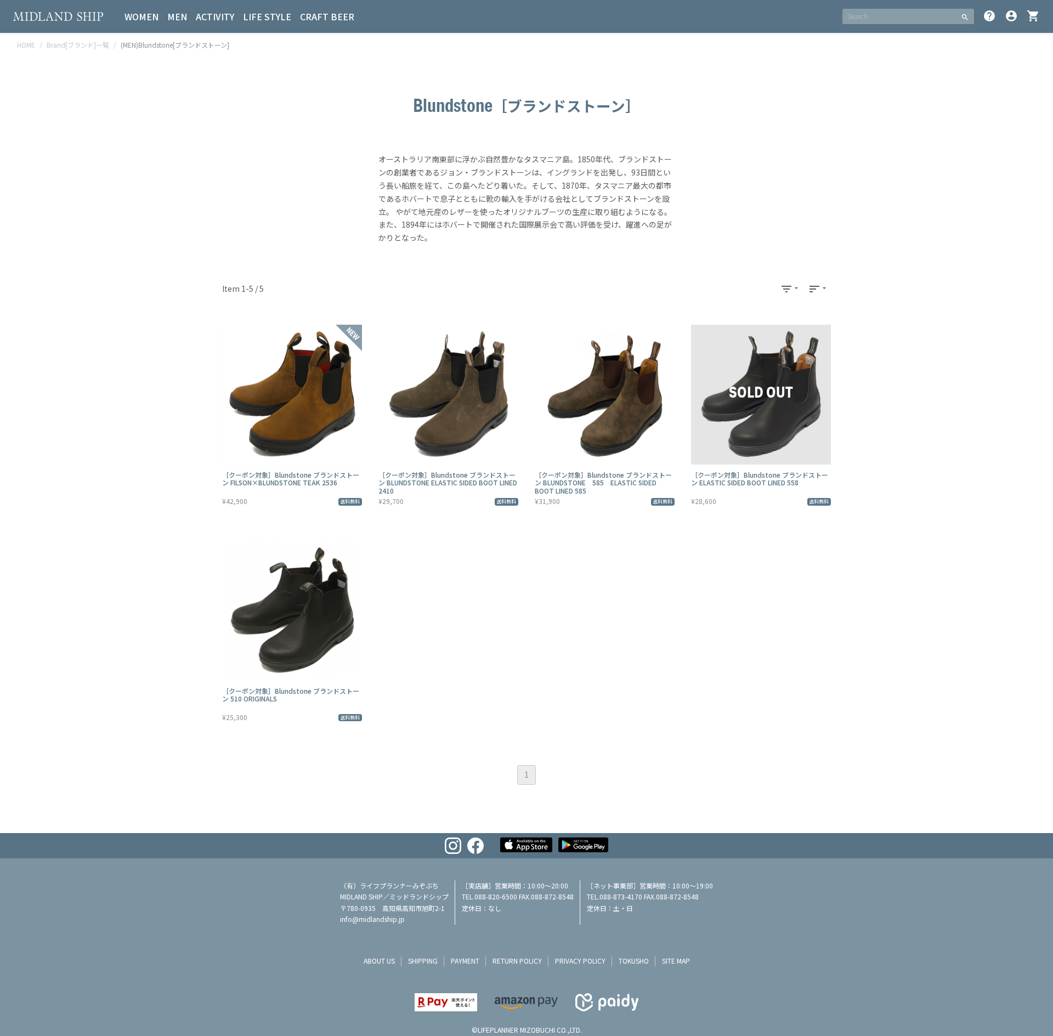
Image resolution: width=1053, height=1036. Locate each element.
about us (379, 960)
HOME (26, 44)
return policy (517, 960)
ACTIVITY (215, 16)
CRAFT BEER (327, 16)
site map (676, 960)
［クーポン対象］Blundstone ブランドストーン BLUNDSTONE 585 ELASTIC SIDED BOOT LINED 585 (603, 482)
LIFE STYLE (267, 16)
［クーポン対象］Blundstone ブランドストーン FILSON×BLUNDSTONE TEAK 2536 (290, 478)
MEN (177, 16)
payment (465, 960)
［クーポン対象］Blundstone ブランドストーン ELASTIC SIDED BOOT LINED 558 (759, 478)
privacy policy (580, 960)
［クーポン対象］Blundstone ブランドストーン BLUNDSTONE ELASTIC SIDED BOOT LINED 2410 (447, 482)
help (989, 15)
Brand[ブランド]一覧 (78, 44)
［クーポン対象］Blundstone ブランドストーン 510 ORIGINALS (290, 694)
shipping (423, 960)
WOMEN (141, 16)
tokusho (634, 960)
